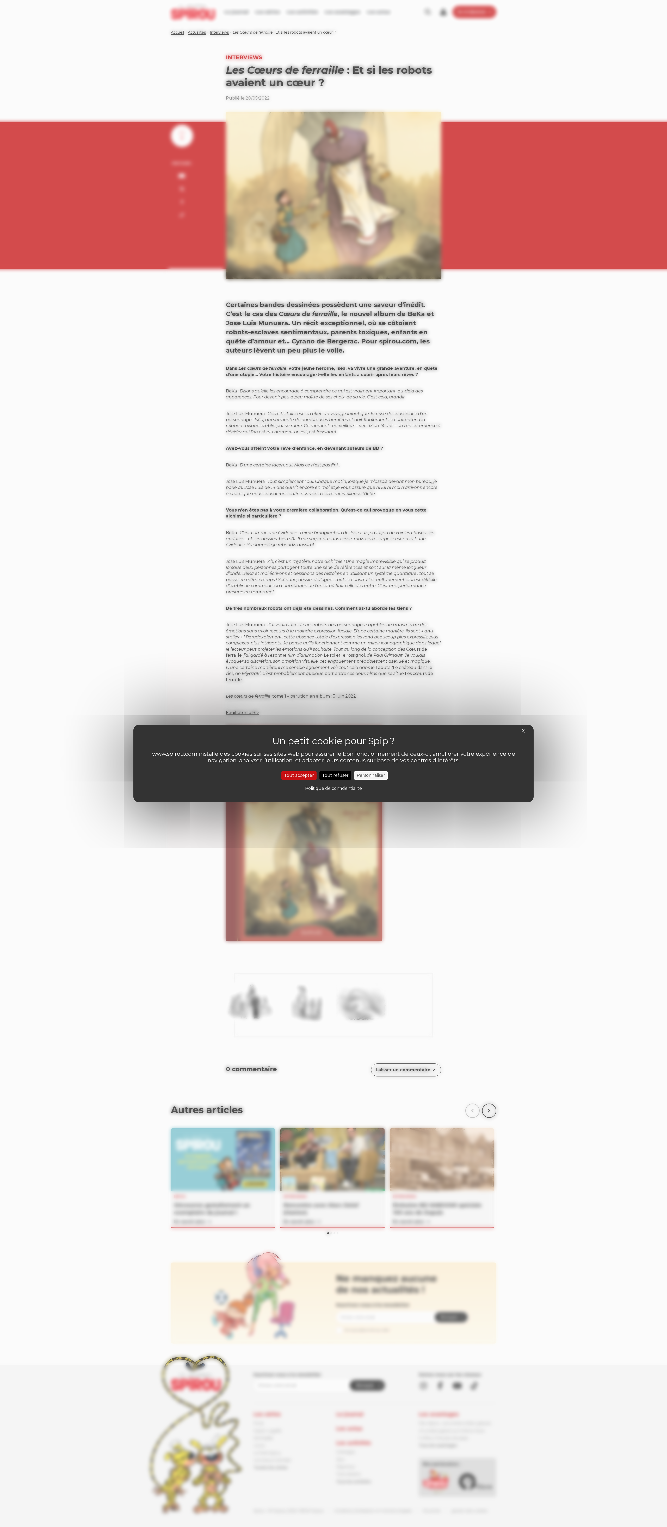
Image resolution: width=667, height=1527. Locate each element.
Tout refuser (335, 775)
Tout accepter (299, 775)
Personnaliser (371, 775)
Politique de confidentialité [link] (333, 788)
